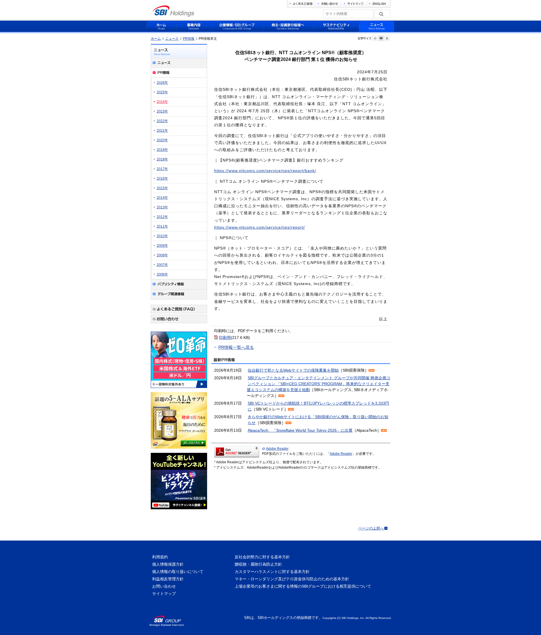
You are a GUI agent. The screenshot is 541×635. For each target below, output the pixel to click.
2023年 (162, 111)
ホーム (156, 39)
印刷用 (225, 337)
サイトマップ (164, 593)
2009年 (162, 246)
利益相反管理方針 (168, 579)
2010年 (162, 236)
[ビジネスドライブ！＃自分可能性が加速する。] (179, 510)
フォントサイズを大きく (387, 38)
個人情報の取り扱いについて (177, 571)
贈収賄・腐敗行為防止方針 (258, 564)
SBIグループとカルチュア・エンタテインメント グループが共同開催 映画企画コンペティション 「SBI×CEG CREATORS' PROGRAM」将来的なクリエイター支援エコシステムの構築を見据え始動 (318, 384)
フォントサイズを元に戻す (381, 38)
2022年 (162, 121)
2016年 (162, 178)
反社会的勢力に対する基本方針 (262, 557)
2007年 (162, 265)
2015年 (162, 188)
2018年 (162, 159)
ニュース (172, 39)
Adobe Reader (277, 449)
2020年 (162, 140)
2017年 (162, 169)
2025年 (162, 92)
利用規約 (160, 557)
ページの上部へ (371, 528)
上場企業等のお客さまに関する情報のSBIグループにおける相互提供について (303, 586)
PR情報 (188, 39)
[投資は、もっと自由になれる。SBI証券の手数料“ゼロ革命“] (179, 389)
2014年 (162, 198)
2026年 (162, 83)
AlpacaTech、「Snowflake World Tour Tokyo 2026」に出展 (300, 430)
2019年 (162, 150)
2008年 (162, 255)
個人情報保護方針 (168, 564)
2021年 (162, 131)
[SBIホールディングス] (173, 15)
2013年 (162, 207)
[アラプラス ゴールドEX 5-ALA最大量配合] (179, 449)
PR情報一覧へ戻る (236, 347)
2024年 (162, 102)
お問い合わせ (164, 586)
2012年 (162, 217)
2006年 (162, 274)
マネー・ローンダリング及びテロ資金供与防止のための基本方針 (292, 579)
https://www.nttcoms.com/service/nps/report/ (259, 227)
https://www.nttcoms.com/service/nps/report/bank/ (265, 170)
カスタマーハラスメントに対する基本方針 (272, 571)
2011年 (162, 226)
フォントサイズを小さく (375, 38)
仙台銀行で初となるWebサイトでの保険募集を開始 (293, 370)
